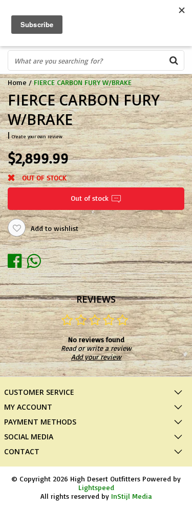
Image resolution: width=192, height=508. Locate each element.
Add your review (96, 356)
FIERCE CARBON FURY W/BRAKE (83, 82)
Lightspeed (96, 487)
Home (17, 82)
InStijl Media (131, 496)
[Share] (17, 260)
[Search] (173, 60)
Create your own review (37, 136)
